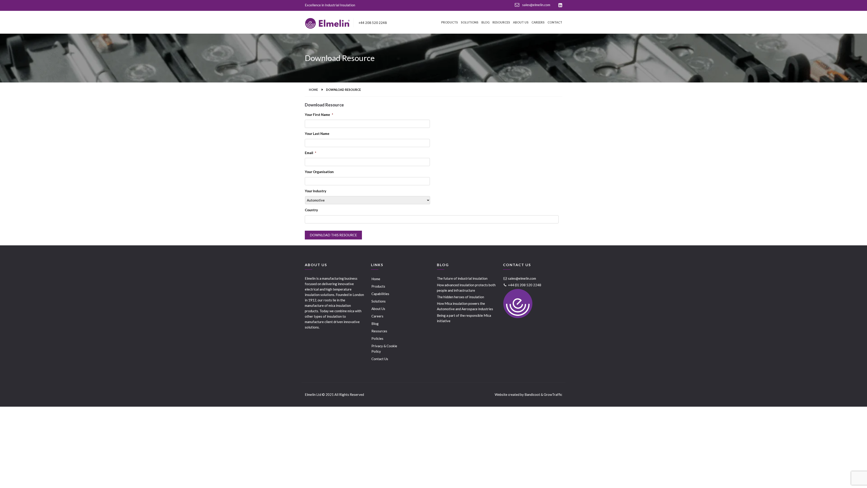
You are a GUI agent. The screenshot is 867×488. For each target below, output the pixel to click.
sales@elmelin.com (536, 5)
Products (449, 22)
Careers (538, 22)
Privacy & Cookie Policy (384, 348)
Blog (485, 22)
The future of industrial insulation (462, 278)
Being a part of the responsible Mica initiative (464, 318)
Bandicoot (532, 394)
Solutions (469, 22)
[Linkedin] (560, 5)
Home (313, 90)
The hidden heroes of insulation (460, 297)
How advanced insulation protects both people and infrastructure (466, 287)
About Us (521, 22)
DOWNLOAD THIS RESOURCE (333, 235)
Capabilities (380, 294)
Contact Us (379, 359)
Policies (377, 338)
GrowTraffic (553, 394)
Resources (501, 22)
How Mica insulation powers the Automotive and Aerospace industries (465, 306)
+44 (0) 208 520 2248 (524, 285)
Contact (555, 22)
